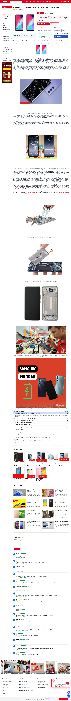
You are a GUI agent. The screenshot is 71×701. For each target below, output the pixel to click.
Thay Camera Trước (6, 36)
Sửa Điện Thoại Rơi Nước (7, 55)
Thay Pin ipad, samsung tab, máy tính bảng (7, 56)
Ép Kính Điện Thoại (6, 11)
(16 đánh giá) (21, 9)
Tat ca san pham (5, 685)
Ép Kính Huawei (5, 23)
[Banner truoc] (1, 668)
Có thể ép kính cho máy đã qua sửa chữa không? (23, 422)
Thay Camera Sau (5, 34)
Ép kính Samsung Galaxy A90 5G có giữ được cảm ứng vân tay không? (27, 413)
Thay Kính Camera (6, 40)
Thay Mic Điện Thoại (6, 44)
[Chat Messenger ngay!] (68, 692)
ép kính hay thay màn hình (23, 174)
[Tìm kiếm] (21, 2)
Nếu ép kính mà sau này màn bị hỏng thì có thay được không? (25, 418)
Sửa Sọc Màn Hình (6, 53)
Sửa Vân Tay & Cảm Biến (7, 49)
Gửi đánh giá (17, 549)
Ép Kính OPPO (5, 16)
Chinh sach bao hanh (23, 681)
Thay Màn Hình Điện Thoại (7, 29)
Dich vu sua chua (5, 687)
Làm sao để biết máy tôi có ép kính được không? (23, 424)
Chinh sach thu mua (23, 684)
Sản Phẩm (26, 1)
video (4, 693)
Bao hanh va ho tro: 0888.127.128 (43, 682)
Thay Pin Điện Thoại (6, 31)
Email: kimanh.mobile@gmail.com (43, 684)
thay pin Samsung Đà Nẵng (20, 188)
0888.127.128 (66, 1)
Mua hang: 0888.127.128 (42, 681)
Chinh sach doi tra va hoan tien (25, 682)
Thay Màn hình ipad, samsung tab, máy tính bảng (7, 58)
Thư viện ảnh (5, 691)
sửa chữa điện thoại (49, 191)
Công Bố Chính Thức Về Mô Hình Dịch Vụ (26, 690)
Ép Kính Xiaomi (5, 18)
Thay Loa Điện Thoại (6, 42)
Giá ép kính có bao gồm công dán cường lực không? (23, 420)
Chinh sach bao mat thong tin (25, 687)
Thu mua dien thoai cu (6, 688)
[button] (24, 22)
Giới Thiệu (55, 1)
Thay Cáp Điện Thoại (6, 51)
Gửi (67, 682)
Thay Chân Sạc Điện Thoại (7, 32)
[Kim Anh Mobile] (5, 1)
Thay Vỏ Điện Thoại (6, 47)
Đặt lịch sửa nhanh (43, 23)
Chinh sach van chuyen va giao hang (26, 685)
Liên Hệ (60, 1)
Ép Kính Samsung (6, 14)
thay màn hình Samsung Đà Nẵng (63, 187)
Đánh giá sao (16, 539)
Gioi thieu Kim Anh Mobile (7, 681)
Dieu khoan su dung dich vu (24, 688)
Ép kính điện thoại (5, 690)
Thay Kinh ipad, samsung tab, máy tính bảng (7, 60)
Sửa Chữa (33, 1)
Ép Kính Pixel (5, 25)
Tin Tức (48, 1)
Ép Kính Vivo (5, 20)
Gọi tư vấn (55, 23)
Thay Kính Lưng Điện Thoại (7, 38)
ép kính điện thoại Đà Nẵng (37, 189)
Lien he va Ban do (5, 682)
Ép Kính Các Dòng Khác (6, 27)
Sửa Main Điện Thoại (6, 45)
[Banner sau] (70, 668)
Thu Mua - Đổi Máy (41, 1)
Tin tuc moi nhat (5, 684)
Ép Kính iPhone (5, 12)
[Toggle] (11, 11)
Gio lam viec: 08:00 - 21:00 (42, 685)
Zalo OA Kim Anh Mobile (41, 687)
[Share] (68, 9)
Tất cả (4, 9)
